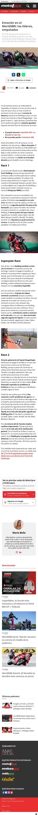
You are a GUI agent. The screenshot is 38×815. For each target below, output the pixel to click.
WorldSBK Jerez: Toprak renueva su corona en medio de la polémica (19, 639)
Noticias (31, 11)
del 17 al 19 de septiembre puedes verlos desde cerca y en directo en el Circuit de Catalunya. (17, 455)
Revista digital (6, 811)
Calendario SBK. (28, 137)
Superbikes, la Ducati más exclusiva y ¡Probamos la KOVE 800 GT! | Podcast (18, 603)
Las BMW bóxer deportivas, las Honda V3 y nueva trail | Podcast (24, 718)
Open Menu (34, 6)
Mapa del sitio (6, 806)
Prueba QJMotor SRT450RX (19, 1)
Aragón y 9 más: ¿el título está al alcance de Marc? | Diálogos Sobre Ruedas (23, 706)
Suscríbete (4, 11)
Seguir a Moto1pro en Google (20, 80)
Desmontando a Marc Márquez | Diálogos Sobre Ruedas (23, 730)
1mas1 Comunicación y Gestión (15, 801)
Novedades (14, 11)
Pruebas (23, 11)
